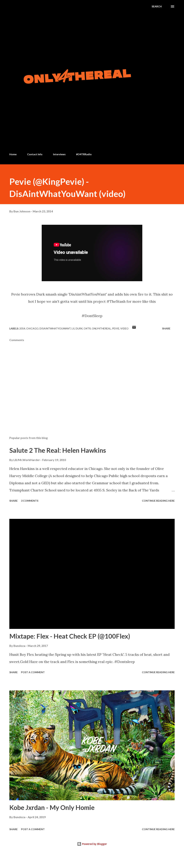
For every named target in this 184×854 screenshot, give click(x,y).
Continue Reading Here (158, 500)
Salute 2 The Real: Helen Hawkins (57, 450)
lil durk (77, 328)
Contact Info (34, 154)
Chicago (32, 328)
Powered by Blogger (94, 844)
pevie (115, 328)
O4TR (87, 328)
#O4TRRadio (84, 154)
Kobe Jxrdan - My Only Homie (52, 807)
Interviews (59, 154)
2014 (22, 328)
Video (124, 328)
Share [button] (166, 328)
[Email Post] (134, 328)
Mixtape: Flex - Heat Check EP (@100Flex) (69, 636)
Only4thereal (101, 328)
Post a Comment (33, 672)
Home (13, 154)
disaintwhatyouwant (55, 328)
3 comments (29, 500)
